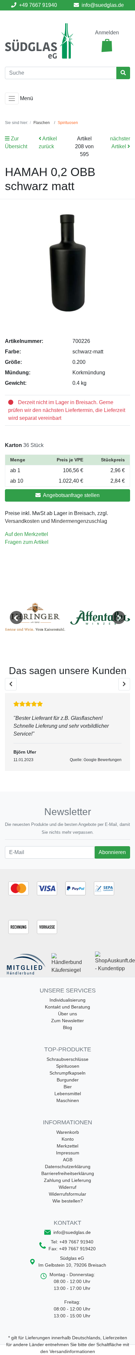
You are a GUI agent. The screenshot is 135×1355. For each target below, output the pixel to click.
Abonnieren (112, 852)
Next (118, 617)
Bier (68, 1086)
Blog (67, 1027)
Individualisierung (67, 1000)
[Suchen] (123, 73)
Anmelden (107, 32)
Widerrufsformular (67, 1194)
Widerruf (67, 1187)
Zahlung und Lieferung (67, 1180)
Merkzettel (67, 1146)
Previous (16, 617)
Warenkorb (67, 1132)
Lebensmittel (67, 1093)
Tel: (72, 1241)
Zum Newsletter (67, 1020)
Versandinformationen (72, 1351)
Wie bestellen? (67, 1200)
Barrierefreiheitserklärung (67, 1173)
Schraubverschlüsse (67, 1059)
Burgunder (68, 1079)
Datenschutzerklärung (67, 1166)
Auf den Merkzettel (26, 534)
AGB (67, 1159)
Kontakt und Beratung (67, 1006)
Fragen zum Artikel (26, 542)
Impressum (67, 1152)
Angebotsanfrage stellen (71, 495)
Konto (68, 1139)
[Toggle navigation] (12, 98)
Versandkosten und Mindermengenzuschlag (56, 521)
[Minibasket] (106, 45)
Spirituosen (67, 1066)
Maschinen (67, 1100)
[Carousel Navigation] (67, 684)
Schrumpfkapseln (67, 1073)
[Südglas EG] (39, 40)
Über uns (67, 1013)
